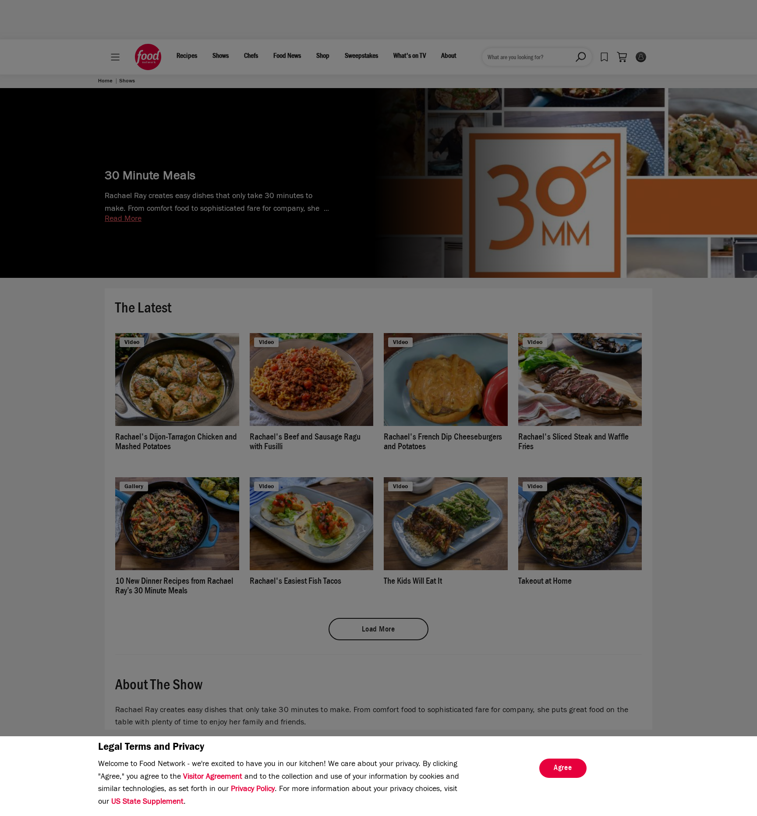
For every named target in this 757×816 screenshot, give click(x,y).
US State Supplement (147, 802)
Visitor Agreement (212, 777)
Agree (563, 769)
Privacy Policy (253, 790)
